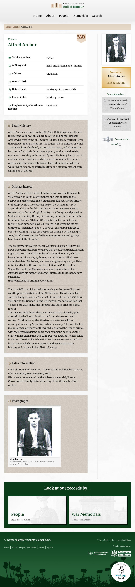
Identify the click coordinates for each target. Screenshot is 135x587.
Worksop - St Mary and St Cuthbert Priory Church (118, 123)
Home (37, 16)
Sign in (50, 547)
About (50, 16)
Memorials (80, 16)
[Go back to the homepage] (67, 6)
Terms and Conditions (121, 540)
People (63, 16)
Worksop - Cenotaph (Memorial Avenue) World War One (118, 104)
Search (97, 16)
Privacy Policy (103, 540)
